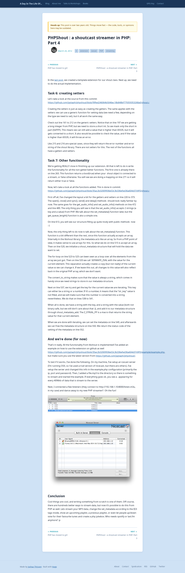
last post (58, 80)
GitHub (153, 566)
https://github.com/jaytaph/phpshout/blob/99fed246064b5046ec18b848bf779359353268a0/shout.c (98, 102)
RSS (145, 566)
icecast (94, 51)
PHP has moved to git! (58, 68)
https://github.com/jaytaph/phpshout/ (115, 355)
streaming (110, 51)
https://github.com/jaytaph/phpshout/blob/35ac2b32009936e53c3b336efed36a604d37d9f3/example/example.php (106, 352)
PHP (101, 51)
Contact (125, 566)
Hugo (54, 566)
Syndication (137, 566)
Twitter (162, 566)
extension (84, 51)
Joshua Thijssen (35, 566)
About (116, 566)
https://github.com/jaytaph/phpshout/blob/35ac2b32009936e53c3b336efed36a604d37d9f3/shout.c (98, 190)
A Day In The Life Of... (31, 3)
